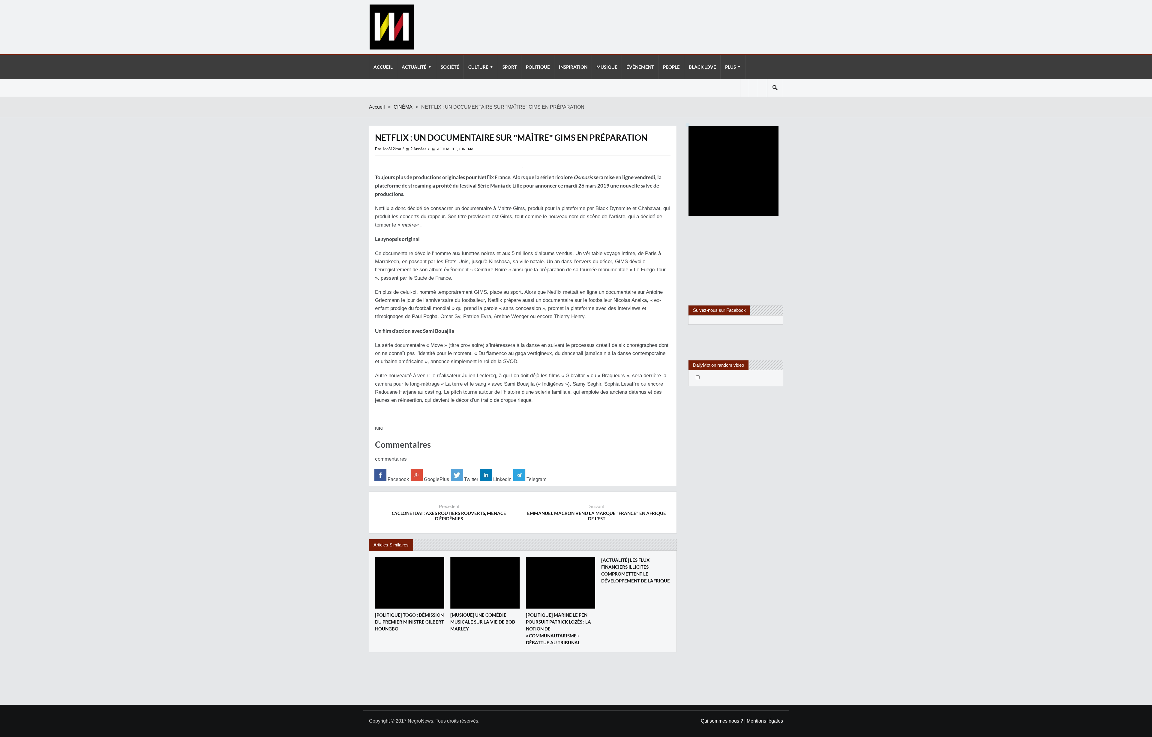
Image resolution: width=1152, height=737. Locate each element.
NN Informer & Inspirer (391, 27)
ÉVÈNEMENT (640, 67)
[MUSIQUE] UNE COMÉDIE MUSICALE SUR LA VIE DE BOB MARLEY (482, 621)
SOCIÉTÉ (450, 67)
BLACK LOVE (702, 67)
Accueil (377, 107)
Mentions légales (765, 720)
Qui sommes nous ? (722, 720)
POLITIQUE (538, 67)
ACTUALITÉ (414, 67)
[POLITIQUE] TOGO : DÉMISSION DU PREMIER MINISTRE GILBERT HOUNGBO (409, 621)
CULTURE (478, 67)
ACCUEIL (383, 67)
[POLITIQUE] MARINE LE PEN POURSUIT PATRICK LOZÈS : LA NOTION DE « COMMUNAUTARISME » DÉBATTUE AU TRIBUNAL (558, 628)
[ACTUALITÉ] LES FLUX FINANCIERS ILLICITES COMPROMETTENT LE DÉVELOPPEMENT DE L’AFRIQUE (635, 570)
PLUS (730, 67)
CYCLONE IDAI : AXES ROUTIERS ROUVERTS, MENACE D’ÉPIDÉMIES (449, 515)
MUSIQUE (606, 67)
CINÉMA (403, 107)
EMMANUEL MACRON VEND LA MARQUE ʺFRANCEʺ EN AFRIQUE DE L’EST (596, 515)
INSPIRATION (573, 67)
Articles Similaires (391, 544)
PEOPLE (671, 67)
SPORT (509, 67)
